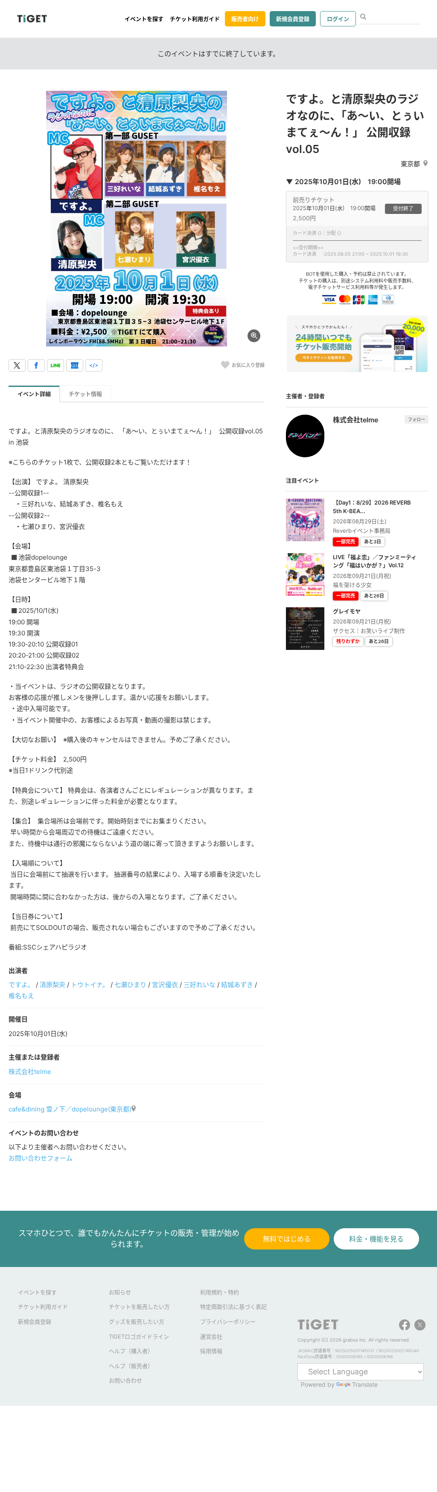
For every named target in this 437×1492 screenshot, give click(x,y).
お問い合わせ (125, 1380)
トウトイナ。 (90, 985)
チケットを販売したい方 (139, 1306)
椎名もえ (21, 996)
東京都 (410, 164)
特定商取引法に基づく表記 (233, 1306)
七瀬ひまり (130, 985)
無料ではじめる (287, 1239)
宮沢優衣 (165, 985)
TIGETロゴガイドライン (139, 1336)
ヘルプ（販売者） (131, 1365)
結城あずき (237, 985)
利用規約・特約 (219, 1292)
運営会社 (211, 1336)
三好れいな (200, 985)
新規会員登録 (292, 18)
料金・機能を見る (376, 1239)
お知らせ (120, 1292)
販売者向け (245, 18)
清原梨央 (52, 985)
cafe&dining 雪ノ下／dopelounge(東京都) (70, 1109)
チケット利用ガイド (195, 18)
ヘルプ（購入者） (131, 1351)
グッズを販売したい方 (136, 1321)
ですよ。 (21, 985)
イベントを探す (144, 18)
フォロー (416, 419)
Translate (365, 1384)
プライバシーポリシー (228, 1321)
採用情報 (211, 1351)
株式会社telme (30, 1072)
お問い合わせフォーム (41, 1158)
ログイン (338, 18)
